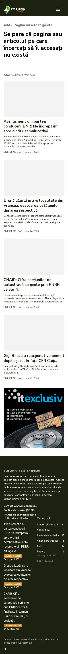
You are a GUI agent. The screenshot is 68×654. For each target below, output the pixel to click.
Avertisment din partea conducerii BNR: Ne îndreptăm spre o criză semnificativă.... (30, 126)
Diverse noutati (13, 152)
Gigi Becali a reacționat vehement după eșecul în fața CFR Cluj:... (34, 358)
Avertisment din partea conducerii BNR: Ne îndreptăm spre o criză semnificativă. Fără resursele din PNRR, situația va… (16, 537)
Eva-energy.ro (53, 639)
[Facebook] (5, 648)
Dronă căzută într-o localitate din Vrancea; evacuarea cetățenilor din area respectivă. (33, 205)
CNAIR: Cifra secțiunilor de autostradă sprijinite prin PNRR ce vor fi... (32, 284)
